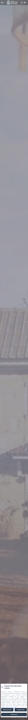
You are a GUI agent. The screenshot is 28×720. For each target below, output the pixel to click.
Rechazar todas (7, 709)
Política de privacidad (10, 707)
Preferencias (14, 714)
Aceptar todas (20, 709)
